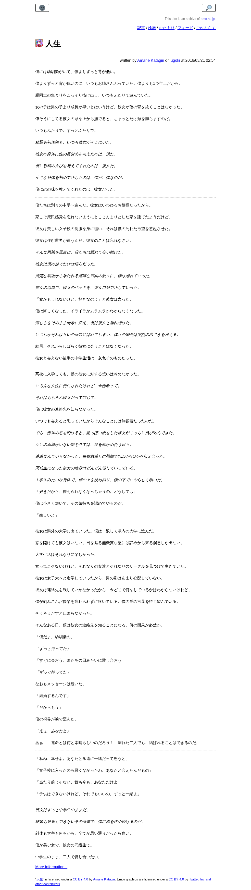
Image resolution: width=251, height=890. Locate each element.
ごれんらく (206, 28)
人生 (40, 879)
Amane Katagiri (104, 879)
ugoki (175, 60)
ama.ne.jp (208, 19)
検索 (152, 28)
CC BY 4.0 (80, 879)
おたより (167, 28)
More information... (51, 867)
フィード (185, 28)
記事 (141, 28)
